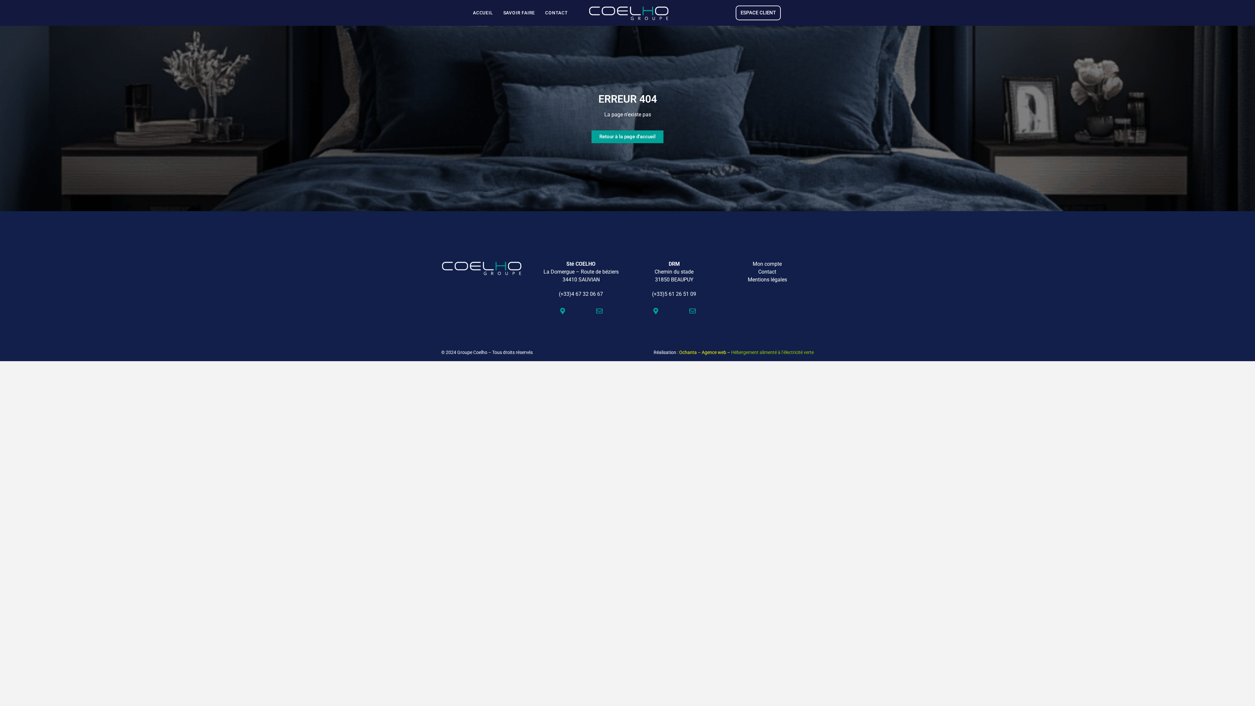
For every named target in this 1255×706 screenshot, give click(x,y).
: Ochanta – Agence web (701, 352)
